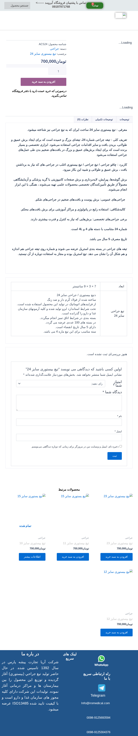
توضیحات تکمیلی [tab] (104, 119)
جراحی (54, 48)
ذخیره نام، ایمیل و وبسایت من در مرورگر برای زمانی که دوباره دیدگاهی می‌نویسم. (75, 446)
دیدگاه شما (112, 392)
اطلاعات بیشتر (32, 556)
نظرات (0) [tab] (82, 119)
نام (119, 416)
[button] (121, 5)
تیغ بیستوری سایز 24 (43, 53)
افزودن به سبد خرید (43, 81)
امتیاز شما (117, 383)
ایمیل (118, 431)
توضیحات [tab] (124, 119)
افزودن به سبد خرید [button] (116, 556)
